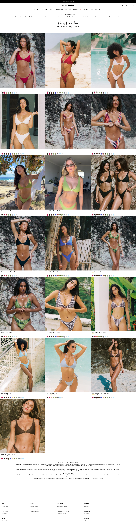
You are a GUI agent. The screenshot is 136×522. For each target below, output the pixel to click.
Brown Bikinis (87, 511)
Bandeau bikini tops (34, 511)
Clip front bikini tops (34, 506)
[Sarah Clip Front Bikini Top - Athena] (113, 304)
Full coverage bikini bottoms (63, 511)
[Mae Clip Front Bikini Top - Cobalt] (68, 243)
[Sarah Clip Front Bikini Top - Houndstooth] (68, 121)
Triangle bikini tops (34, 509)
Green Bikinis (87, 513)
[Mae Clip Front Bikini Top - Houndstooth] (113, 121)
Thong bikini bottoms (61, 513)
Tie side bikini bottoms (62, 509)
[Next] (133, 1)
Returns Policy (5, 511)
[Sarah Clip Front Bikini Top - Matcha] (22, 182)
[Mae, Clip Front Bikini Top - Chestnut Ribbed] (113, 365)
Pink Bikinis (86, 518)
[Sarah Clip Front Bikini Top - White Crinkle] (113, 60)
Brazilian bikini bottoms (62, 506)
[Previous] (3, 1)
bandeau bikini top (97, 478)
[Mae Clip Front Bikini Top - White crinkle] (22, 121)
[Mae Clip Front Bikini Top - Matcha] (68, 182)
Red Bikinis (86, 520)
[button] (51, 9)
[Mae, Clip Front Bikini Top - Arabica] (22, 426)
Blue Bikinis (86, 509)
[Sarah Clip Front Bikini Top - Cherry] (22, 60)
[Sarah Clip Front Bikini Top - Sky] (68, 365)
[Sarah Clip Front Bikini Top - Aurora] (22, 304)
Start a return (5, 520)
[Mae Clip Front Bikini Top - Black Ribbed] (113, 182)
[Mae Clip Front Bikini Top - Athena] (68, 304)
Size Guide (4, 513)
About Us (4, 518)
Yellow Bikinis (87, 516)
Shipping (4, 509)
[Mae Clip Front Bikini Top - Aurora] (113, 243)
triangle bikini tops (86, 478)
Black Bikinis (86, 506)
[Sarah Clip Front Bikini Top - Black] (22, 243)
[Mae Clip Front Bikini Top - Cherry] (68, 60)
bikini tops (75, 478)
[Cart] (133, 5)
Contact (4, 516)
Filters (5, 31)
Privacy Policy (5, 506)
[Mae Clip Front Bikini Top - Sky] (22, 365)
